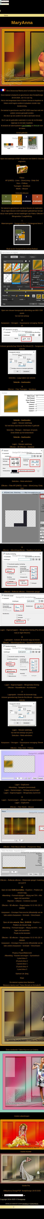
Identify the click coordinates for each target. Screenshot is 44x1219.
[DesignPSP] (4, 1)
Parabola (25, 1203)
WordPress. (34, 1203)
